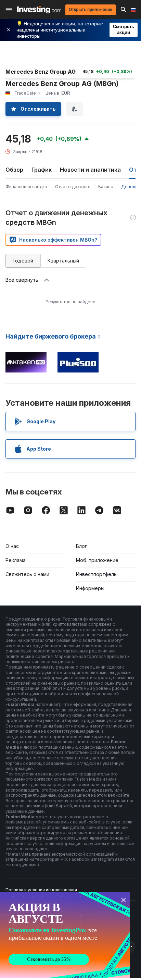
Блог (81, 546)
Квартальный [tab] (63, 261)
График (41, 169)
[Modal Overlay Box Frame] (65, 935)
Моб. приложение (97, 560)
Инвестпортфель (96, 574)
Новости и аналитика (90, 169)
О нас (12, 546)
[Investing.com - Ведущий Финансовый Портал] (39, 10)
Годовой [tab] (23, 261)
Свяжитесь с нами (27, 574)
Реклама (15, 560)
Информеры (90, 588)
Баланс (105, 186)
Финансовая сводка (26, 186)
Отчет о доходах (72, 186)
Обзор (14, 169)
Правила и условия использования (41, 889)
